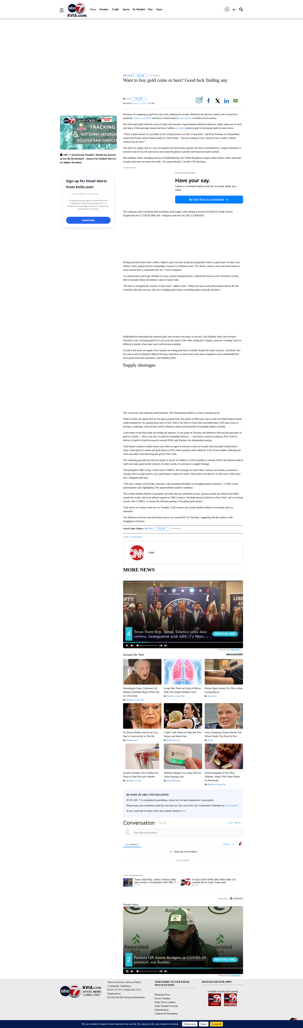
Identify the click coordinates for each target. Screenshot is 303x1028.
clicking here (231, 805)
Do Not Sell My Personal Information (126, 997)
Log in (230, 823)
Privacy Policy (133, 982)
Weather (104, 9)
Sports (125, 9)
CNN (128, 98)
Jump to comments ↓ (133, 536)
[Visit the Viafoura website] (236, 898)
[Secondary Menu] (64, 9)
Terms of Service (115, 982)
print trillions (185, 118)
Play (150, 9)
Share (159, 9)
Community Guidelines (119, 986)
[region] (183, 861)
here (183, 810)
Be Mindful (139, 9)
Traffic (115, 9)
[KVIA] (77, 9)
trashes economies (142, 118)
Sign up (238, 823)
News (93, 9)
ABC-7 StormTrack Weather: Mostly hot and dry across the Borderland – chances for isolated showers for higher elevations (88, 159)
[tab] (132, 844)
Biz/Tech (149, 528)
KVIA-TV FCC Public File (121, 989)
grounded (180, 128)
